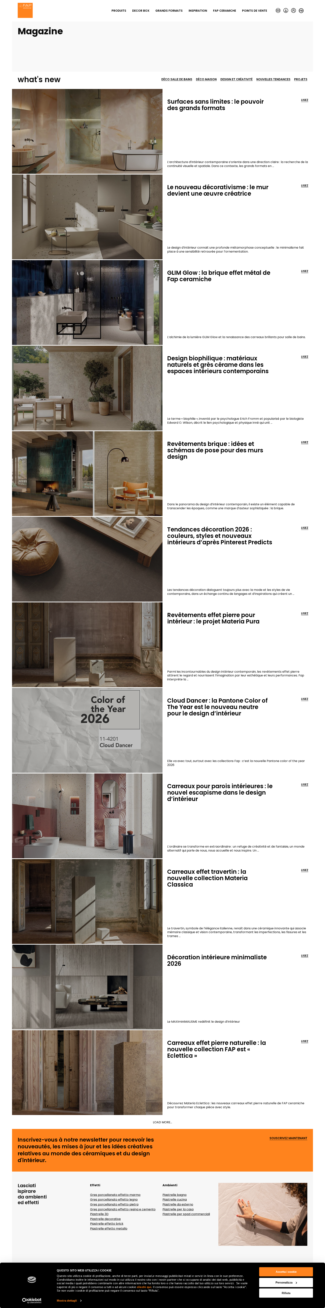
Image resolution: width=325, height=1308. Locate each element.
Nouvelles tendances (273, 79)
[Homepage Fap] (25, 11)
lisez (304, 100)
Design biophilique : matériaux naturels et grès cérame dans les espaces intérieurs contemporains (218, 364)
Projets (300, 79)
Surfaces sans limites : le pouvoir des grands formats (215, 104)
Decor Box (140, 11)
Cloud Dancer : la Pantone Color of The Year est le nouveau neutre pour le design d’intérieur (217, 707)
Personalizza (284, 1282)
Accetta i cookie (286, 1271)
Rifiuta (286, 1293)
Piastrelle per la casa (178, 1209)
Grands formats (169, 11)
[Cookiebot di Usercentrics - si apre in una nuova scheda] (31, 1300)
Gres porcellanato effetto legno (114, 1199)
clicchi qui (144, 1287)
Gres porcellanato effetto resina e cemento (123, 1209)
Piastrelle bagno (174, 1195)
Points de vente (254, 11)
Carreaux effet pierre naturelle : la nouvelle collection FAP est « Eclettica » (216, 1049)
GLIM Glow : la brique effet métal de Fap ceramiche (218, 276)
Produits (119, 11)
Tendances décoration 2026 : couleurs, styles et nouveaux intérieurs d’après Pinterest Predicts (219, 535)
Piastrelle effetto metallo (108, 1228)
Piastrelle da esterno (177, 1204)
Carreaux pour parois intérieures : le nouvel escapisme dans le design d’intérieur (220, 792)
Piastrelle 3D (99, 1214)
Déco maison (206, 79)
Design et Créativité (236, 79)
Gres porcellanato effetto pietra (114, 1204)
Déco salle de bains (176, 79)
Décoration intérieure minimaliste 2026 (217, 960)
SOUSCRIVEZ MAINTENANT (288, 1138)
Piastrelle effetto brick (106, 1223)
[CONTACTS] (278, 10)
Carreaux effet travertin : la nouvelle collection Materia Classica (207, 878)
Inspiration (198, 11)
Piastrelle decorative (105, 1219)
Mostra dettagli (67, 1300)
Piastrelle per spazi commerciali (186, 1214)
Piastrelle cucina (174, 1199)
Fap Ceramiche (224, 11)
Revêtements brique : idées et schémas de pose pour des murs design (215, 450)
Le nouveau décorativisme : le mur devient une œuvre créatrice (217, 190)
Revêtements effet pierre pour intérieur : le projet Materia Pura (213, 618)
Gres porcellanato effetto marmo (115, 1195)
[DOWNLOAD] (285, 10)
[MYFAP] (293, 10)
